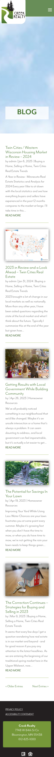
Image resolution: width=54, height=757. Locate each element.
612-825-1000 (27, 739)
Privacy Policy (14, 709)
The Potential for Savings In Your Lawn (26, 493)
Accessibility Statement (19, 714)
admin (12, 161)
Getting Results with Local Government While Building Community (26, 389)
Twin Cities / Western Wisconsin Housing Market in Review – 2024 (26, 152)
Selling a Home (23, 166)
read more (13, 215)
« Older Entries (14, 686)
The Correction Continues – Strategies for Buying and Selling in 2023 (26, 607)
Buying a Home (36, 616)
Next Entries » (40, 686)
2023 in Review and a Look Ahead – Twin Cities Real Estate (26, 272)
